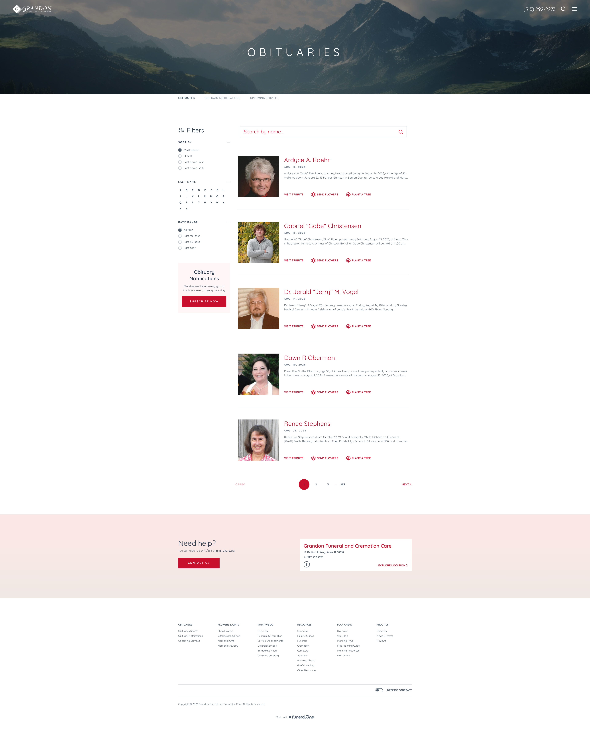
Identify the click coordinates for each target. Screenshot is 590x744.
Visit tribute (293, 194)
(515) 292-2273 (539, 9)
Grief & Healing (305, 665)
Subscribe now (204, 301)
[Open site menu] (575, 9)
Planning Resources (348, 650)
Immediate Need (267, 650)
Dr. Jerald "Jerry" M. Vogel (321, 291)
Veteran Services (267, 645)
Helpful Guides (305, 635)
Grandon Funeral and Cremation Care (348, 546)
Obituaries (185, 624)
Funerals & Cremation (270, 635)
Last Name (187, 181)
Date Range (188, 222)
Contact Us (199, 563)
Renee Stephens (307, 423)
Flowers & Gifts (228, 624)
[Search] (400, 131)
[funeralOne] (303, 716)
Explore (391, 565)
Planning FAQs (345, 640)
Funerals (302, 640)
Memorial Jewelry (228, 645)
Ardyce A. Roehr (307, 160)
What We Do (265, 624)
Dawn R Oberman (309, 357)
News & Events (385, 635)
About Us (383, 624)
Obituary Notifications (190, 635)
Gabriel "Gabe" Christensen (322, 226)
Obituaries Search (188, 630)
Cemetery (302, 650)
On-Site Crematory (268, 655)
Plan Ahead (344, 624)
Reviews (381, 640)
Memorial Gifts (226, 640)
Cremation (303, 645)
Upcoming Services (189, 640)
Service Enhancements (270, 640)
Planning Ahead (306, 660)
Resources (304, 624)
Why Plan (342, 635)
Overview (263, 630)
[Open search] (563, 9)
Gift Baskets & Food (229, 635)
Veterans (302, 655)
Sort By (185, 142)
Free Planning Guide (348, 645)
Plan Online (343, 655)
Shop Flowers (225, 630)
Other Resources (306, 670)
